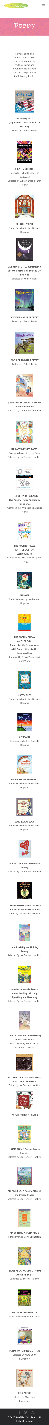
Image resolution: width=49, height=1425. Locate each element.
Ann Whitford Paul (25, 1417)
